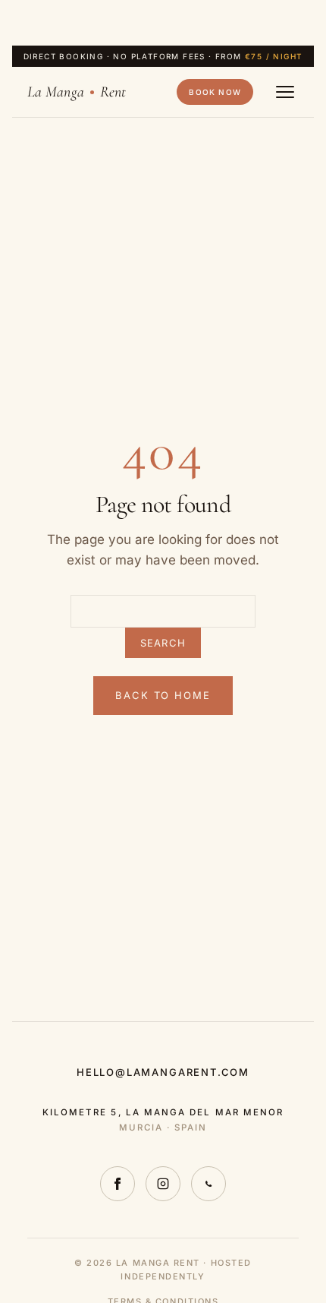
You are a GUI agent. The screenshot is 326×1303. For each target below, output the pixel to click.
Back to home (163, 695)
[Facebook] (117, 1183)
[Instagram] (163, 1183)
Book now (215, 91)
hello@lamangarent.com (163, 1072)
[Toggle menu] (285, 92)
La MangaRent (76, 92)
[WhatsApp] (208, 1183)
